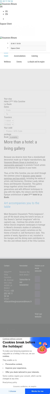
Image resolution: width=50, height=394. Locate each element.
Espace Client (6, 24)
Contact (12, 332)
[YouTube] (37, 294)
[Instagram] (37, 301)
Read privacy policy (10, 382)
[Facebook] (37, 279)
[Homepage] (8, 4)
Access (12, 329)
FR (6, 11)
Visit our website (38, 315)
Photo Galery (14, 334)
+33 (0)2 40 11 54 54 (9, 293)
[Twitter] (37, 286)
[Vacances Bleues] (8, 37)
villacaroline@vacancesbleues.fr (18, 301)
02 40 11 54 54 (6, 1)
